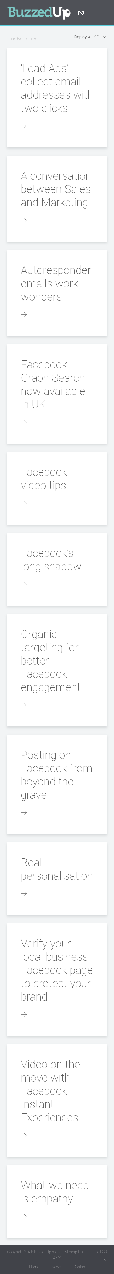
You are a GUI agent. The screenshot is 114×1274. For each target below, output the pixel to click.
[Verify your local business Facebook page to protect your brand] (24, 1014)
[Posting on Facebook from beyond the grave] (24, 813)
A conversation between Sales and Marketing (56, 189)
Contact (79, 1267)
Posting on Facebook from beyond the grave (56, 775)
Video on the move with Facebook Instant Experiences (50, 1091)
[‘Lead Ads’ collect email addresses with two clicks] (24, 126)
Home (34, 1267)
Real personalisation (57, 869)
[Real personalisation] (24, 894)
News (56, 1267)
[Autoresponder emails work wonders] (24, 314)
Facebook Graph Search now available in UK (53, 384)
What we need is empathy (55, 1192)
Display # (82, 36)
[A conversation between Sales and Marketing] (24, 220)
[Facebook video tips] (24, 503)
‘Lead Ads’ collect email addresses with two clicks (57, 88)
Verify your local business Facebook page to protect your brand (57, 970)
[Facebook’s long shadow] (24, 584)
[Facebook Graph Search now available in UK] (24, 422)
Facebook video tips (44, 479)
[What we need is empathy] (24, 1216)
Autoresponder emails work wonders (56, 283)
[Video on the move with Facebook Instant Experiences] (24, 1135)
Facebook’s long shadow (51, 560)
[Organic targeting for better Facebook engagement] (24, 705)
